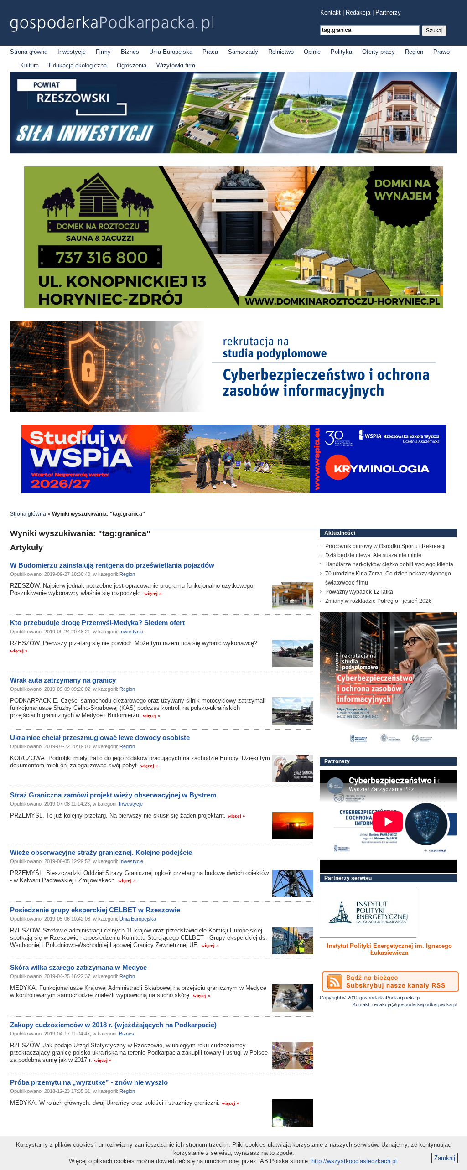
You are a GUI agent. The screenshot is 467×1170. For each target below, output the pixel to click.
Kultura (29, 65)
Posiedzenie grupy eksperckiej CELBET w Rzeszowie (95, 910)
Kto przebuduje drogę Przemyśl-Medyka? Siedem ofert (97, 622)
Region (414, 51)
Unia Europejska (170, 51)
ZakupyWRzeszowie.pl (353, 945)
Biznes (130, 51)
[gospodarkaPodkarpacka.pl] (111, 24)
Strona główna (28, 51)
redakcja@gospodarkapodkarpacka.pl (414, 1004)
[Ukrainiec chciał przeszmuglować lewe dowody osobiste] (292, 768)
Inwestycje (71, 51)
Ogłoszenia (131, 65)
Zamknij (444, 1157)
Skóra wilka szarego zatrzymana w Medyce (78, 967)
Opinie (312, 51)
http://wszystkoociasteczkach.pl (354, 1161)
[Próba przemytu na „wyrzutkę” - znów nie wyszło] (292, 1113)
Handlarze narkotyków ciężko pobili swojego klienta (389, 564)
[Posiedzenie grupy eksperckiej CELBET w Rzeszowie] (292, 940)
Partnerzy (388, 12)
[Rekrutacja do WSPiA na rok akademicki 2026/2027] (233, 491)
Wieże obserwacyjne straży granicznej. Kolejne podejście (101, 852)
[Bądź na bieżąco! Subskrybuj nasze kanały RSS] (390, 981)
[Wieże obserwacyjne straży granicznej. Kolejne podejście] (292, 883)
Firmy (103, 51)
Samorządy (243, 51)
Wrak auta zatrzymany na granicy (63, 680)
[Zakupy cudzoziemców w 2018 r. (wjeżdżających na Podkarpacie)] (292, 1055)
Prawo (441, 51)
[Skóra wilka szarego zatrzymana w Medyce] (292, 998)
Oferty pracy (378, 51)
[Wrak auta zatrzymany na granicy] (292, 711)
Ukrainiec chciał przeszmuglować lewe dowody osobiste (100, 737)
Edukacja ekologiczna (78, 65)
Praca (210, 51)
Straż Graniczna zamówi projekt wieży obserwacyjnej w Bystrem (113, 795)
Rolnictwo (281, 51)
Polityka (341, 51)
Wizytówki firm (175, 65)
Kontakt (330, 12)
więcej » (153, 593)
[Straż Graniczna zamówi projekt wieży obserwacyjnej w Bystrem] (292, 825)
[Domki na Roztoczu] (233, 306)
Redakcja (358, 12)
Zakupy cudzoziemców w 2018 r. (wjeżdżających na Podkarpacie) (113, 1025)
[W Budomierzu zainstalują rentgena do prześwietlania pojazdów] (292, 596)
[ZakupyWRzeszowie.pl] (368, 912)
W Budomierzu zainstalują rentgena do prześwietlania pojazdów (112, 565)
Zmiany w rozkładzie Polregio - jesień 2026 (378, 601)
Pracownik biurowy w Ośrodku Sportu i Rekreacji (385, 546)
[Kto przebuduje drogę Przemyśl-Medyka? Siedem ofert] (292, 653)
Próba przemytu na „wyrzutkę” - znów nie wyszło (89, 1082)
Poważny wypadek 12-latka (359, 592)
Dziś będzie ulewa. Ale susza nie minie (373, 555)
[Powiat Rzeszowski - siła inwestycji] (233, 151)
